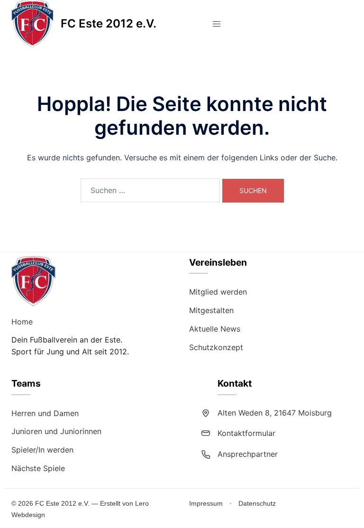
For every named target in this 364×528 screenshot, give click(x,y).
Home (22, 321)
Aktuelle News (214, 328)
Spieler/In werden (42, 449)
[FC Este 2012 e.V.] (32, 23)
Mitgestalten (211, 310)
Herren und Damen (45, 413)
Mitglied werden (218, 291)
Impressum (207, 503)
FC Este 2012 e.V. (108, 23)
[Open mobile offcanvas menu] (216, 24)
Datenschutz (257, 503)
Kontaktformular (246, 433)
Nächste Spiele (38, 468)
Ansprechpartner (248, 454)
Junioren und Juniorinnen (56, 431)
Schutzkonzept (216, 347)
